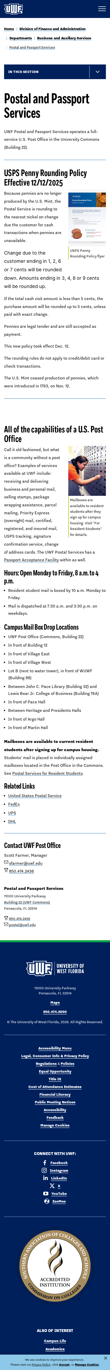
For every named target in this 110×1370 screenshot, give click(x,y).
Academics (55, 1349)
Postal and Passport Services (32, 47)
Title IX (55, 1079)
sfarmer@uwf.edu (25, 863)
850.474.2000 (55, 1011)
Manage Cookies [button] (87, 1364)
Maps (55, 1002)
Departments (20, 38)
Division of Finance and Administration (52, 28)
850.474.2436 (21, 871)
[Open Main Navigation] (102, 9)
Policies (67, 1063)
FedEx (14, 804)
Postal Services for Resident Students (47, 773)
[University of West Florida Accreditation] (55, 1266)
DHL (12, 821)
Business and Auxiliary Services (64, 38)
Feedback (55, 1117)
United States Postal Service (35, 795)
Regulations (46, 1063)
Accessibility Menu (55, 1048)
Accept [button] (64, 1364)
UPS (12, 812)
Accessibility (55, 1109)
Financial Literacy (55, 1094)
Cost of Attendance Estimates (55, 1086)
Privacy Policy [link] (41, 1364)
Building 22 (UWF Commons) (27, 902)
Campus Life (55, 1340)
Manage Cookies (55, 1125)
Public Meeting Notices (55, 1102)
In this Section (23, 72)
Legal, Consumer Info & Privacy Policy (55, 1056)
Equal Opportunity (55, 1071)
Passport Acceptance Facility (31, 559)
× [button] (106, 1358)
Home (9, 28)
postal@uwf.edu (22, 925)
